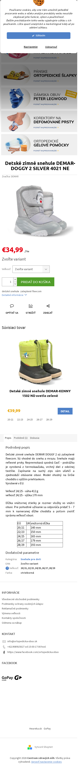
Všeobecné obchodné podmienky (20, 599)
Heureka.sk (35, 729)
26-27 (39, 420)
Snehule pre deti (31, 559)
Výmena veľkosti (11, 613)
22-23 (20, 420)
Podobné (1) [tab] (21, 438)
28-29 (49, 420)
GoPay (47, 729)
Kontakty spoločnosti (14, 618)
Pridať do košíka (35, 282)
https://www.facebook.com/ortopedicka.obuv (33, 652)
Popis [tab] (8, 438)
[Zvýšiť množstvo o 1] (15, 280)
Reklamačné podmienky (15, 609)
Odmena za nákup (12, 623)
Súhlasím (40, 35)
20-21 (10, 420)
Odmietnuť (51, 47)
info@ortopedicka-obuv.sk (22, 641)
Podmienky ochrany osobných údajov (22, 604)
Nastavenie (31, 47)
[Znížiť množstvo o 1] (15, 284)
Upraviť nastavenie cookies (46, 762)
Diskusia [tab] (34, 438)
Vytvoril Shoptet (44, 747)
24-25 (30, 420)
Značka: (10, 176)
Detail (65, 411)
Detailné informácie (12, 295)
